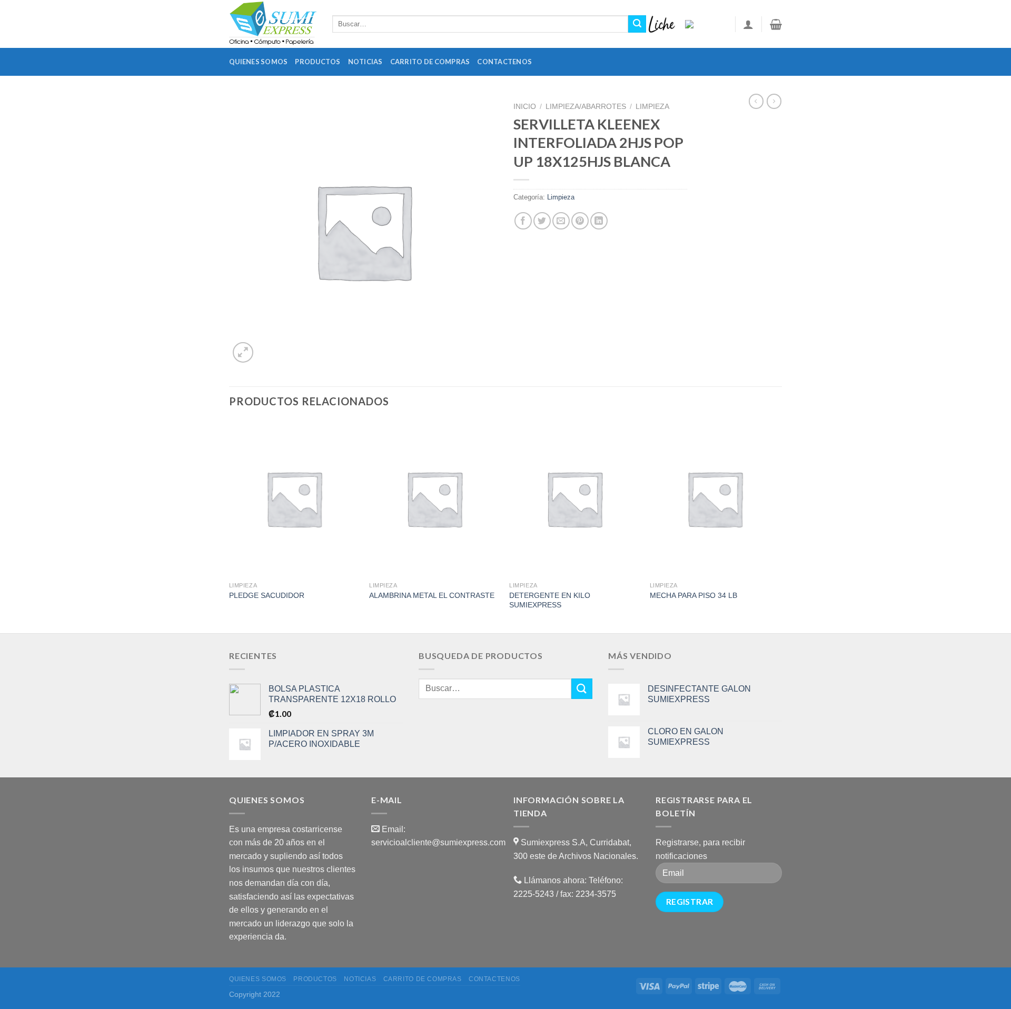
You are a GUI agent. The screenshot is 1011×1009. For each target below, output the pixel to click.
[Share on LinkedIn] (599, 220)
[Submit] (637, 24)
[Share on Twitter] (542, 220)
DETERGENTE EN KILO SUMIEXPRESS (549, 600)
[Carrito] (776, 24)
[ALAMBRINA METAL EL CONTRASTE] (434, 498)
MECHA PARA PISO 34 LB (693, 595)
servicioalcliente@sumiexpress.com (438, 842)
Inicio (524, 107)
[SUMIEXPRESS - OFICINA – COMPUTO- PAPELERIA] (272, 24)
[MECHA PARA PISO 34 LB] (715, 498)
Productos (317, 61)
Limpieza (652, 107)
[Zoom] (243, 352)
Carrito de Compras (430, 61)
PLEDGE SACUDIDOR (266, 595)
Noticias (365, 61)
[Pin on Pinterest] (580, 220)
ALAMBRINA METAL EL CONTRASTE (431, 595)
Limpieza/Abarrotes (586, 107)
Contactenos (504, 61)
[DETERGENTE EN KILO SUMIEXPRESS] (574, 498)
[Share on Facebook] (523, 220)
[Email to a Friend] (561, 220)
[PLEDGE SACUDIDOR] (294, 498)
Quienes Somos (258, 61)
